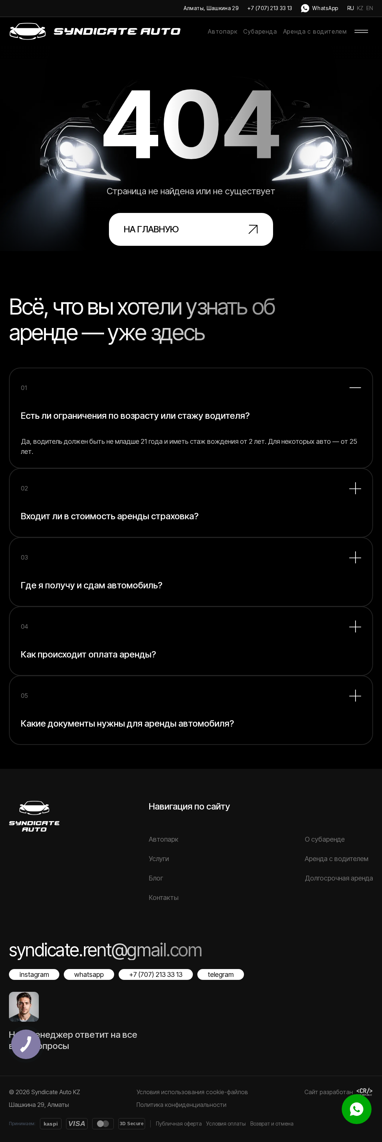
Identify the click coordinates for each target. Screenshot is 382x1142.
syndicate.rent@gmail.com (105, 950)
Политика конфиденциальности (181, 1104)
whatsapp (89, 974)
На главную (151, 229)
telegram (221, 974)
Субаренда (260, 31)
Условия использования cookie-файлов (192, 1092)
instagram (34, 974)
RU (350, 8)
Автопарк (222, 31)
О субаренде (325, 839)
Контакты (163, 897)
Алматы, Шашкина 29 (211, 8)
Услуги (159, 859)
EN (369, 8)
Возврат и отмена (272, 1123)
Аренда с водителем (315, 31)
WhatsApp (325, 8)
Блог (156, 878)
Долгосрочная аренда (339, 878)
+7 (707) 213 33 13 (269, 8)
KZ (360, 8)
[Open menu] (361, 31)
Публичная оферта (179, 1123)
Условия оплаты (226, 1123)
